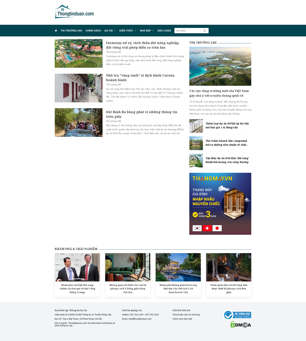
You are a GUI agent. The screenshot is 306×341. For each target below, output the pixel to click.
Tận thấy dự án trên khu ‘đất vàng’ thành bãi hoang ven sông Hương (227, 160)
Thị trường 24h (71, 30)
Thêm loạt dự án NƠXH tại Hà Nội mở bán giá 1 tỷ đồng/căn (227, 125)
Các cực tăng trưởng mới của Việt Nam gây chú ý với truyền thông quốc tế (219, 93)
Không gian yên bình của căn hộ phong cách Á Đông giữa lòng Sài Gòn (127, 288)
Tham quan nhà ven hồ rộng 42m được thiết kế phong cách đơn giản (228, 288)
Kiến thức (126, 30)
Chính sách (93, 30)
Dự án (108, 30)
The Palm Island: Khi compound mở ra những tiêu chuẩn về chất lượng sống (226, 143)
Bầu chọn (164, 30)
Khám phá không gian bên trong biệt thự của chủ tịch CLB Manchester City (178, 288)
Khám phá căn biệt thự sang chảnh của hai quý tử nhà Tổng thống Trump (77, 288)
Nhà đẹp (145, 30)
